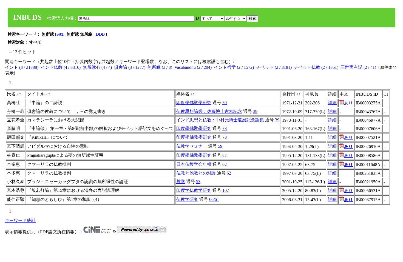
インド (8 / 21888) (21, 67)
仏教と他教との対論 (196, 173)
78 (224, 128)
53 (198, 181)
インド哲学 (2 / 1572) (234, 67)
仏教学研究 (187, 199)
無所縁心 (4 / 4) (97, 67)
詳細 (332, 102)
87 (224, 155)
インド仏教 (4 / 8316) (61, 67)
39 (224, 102)
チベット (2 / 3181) (274, 67)
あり (348, 103)
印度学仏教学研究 (193, 190)
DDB (101, 34)
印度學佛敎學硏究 (193, 102)
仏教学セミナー (191, 146)
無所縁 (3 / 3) (159, 67)
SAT (60, 34)
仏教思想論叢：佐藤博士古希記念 (209, 111)
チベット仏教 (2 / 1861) (316, 67)
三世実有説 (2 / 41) (358, 67)
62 (224, 164)
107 (225, 190)
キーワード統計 (20, 220)
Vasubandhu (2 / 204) (193, 67)
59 (220, 146)
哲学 (180, 181)
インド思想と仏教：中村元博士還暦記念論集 (220, 120)
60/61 (214, 199)
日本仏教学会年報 (193, 164)
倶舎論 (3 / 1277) (129, 67)
